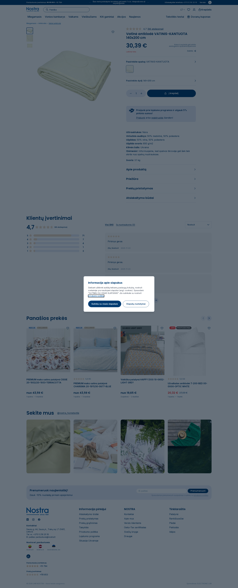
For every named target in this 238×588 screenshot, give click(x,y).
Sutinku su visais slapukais (104, 304)
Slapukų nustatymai (136, 304)
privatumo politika (96, 296)
